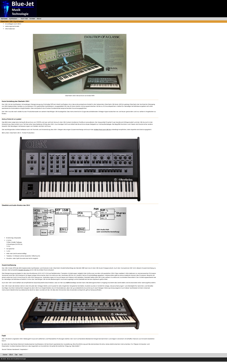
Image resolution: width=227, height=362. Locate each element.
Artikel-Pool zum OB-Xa (102, 129)
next (20, 354)
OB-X (11, 354)
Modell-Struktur (24, 270)
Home (5, 354)
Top (16, 354)
